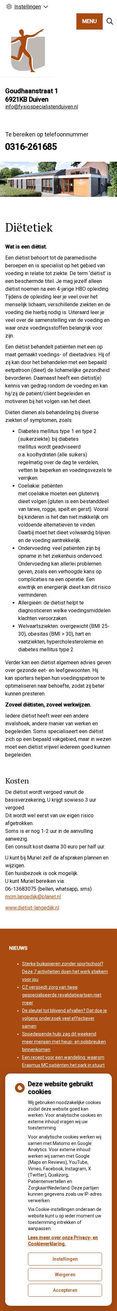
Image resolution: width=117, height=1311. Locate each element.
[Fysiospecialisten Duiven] (26, 50)
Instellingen (65, 1259)
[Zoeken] (110, 21)
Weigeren (65, 1274)
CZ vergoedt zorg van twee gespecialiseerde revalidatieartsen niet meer (61, 995)
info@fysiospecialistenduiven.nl (41, 107)
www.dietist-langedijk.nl (32, 908)
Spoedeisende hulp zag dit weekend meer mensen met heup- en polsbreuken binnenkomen (64, 1041)
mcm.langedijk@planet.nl (33, 897)
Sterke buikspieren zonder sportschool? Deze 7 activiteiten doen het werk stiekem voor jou (65, 971)
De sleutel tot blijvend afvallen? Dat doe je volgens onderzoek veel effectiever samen (64, 1018)
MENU (89, 21)
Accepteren (65, 1290)
